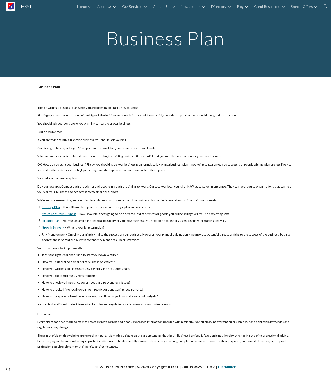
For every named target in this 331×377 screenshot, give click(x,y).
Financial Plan (50, 221)
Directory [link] (218, 6)
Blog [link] (240, 6)
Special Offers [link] (302, 6)
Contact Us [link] (161, 6)
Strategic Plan (51, 207)
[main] (165, 38)
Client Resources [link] (267, 6)
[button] (325, 6)
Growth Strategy (53, 227)
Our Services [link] (132, 6)
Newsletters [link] (190, 6)
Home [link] (82, 6)
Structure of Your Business (59, 214)
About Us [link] (104, 6)
